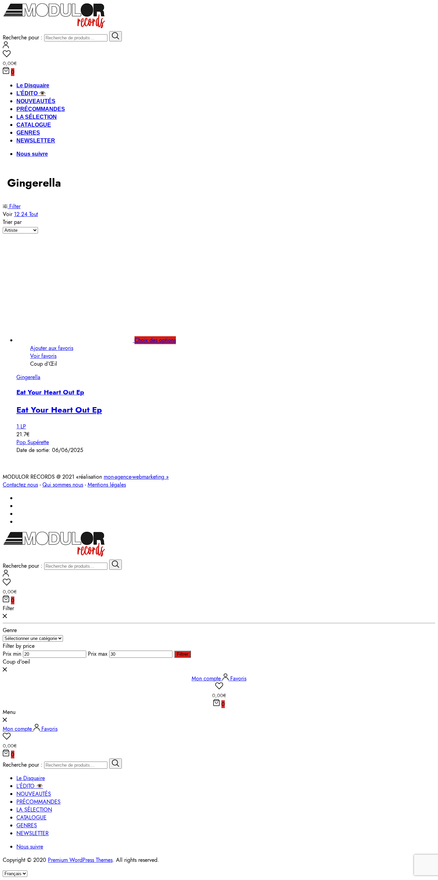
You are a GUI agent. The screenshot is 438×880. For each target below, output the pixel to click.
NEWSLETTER (35, 140)
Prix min (12, 654)
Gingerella (28, 377)
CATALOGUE (33, 125)
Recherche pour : (22, 37)
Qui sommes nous (62, 485)
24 (25, 214)
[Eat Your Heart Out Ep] (82, 340)
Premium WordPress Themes (80, 860)
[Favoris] (219, 54)
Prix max (97, 654)
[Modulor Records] (54, 27)
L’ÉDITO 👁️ (31, 93)
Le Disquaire (32, 85)
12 (17, 214)
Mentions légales (107, 485)
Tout (33, 214)
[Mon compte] (6, 46)
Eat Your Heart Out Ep (50, 392)
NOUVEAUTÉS (35, 101)
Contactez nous (20, 485)
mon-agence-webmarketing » (136, 477)
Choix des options (155, 340)
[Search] (115, 36)
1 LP (21, 426)
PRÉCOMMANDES (40, 109)
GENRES (28, 133)
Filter (14, 206)
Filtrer (182, 654)
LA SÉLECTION (36, 117)
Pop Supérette (32, 442)
